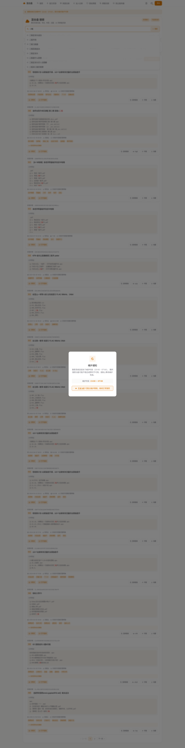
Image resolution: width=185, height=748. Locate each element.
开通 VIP (81, 388)
